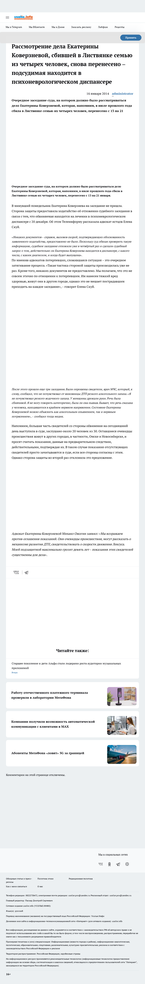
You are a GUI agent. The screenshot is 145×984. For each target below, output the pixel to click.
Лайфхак (103, 27)
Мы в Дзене (58, 27)
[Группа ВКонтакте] (100, 864)
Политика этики (45, 878)
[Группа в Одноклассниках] (109, 864)
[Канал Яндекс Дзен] (127, 864)
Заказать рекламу (81, 27)
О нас (40, 886)
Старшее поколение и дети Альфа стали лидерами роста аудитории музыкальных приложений (66, 668)
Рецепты (120, 27)
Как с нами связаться (16, 886)
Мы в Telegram (14, 27)
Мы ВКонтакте (37, 27)
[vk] (16, 572)
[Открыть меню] (7, 17)
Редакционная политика (81, 878)
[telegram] (27, 572)
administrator (122, 94)
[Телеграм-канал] (118, 864)
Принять (130, 37)
